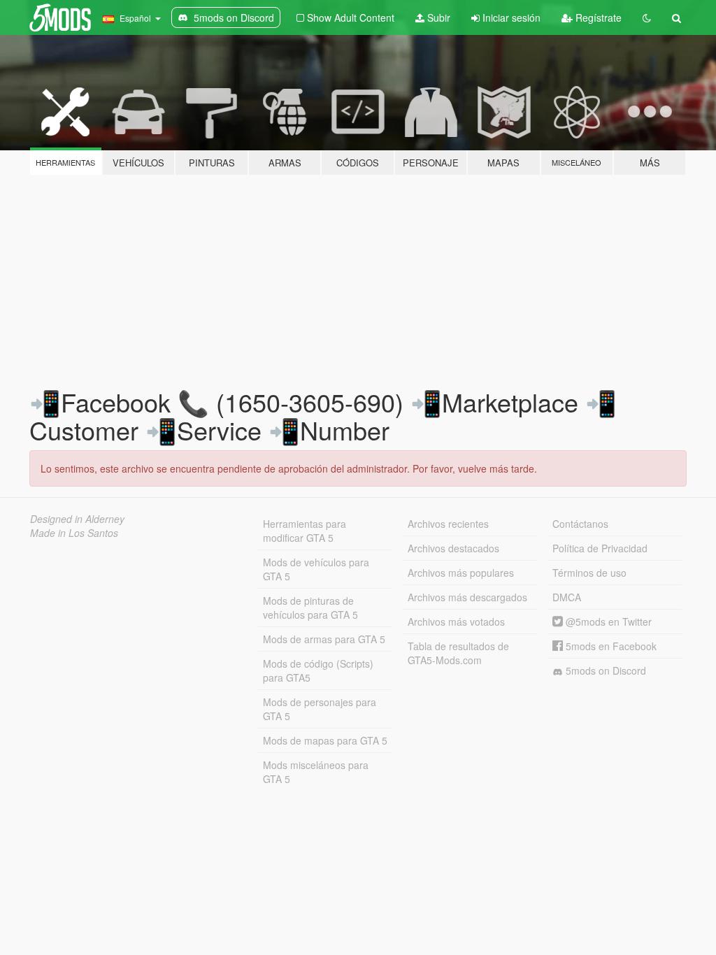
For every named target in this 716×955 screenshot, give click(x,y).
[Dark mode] (646, 17)
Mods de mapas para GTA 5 (325, 740)
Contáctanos (580, 524)
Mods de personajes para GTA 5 (319, 709)
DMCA (566, 597)
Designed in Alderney (77, 519)
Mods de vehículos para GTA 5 (316, 569)
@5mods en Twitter (607, 622)
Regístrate (597, 17)
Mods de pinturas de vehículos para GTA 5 (310, 608)
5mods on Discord (604, 670)
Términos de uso (589, 573)
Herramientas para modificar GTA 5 (304, 531)
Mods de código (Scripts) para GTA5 (318, 670)
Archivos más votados (456, 622)
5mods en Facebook (610, 646)
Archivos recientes (448, 524)
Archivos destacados (453, 548)
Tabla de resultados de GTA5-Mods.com (458, 653)
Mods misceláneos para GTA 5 (315, 772)
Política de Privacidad (599, 548)
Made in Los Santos (74, 533)
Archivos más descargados (467, 597)
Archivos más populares (461, 573)
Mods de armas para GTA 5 (324, 639)
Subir (437, 17)
